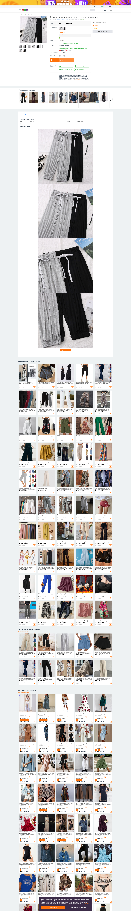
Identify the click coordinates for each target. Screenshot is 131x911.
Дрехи (22, 14)
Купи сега (54, 60)
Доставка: (52, 45)
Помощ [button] (96, 6)
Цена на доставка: (54, 52)
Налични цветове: (54, 27)
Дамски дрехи (27, 14)
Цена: (52, 23)
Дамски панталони (34, 14)
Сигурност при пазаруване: (53, 66)
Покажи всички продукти (23, 631)
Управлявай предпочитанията (78, 907)
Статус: (51, 40)
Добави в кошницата (66, 60)
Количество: (52, 55)
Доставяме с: (53, 50)
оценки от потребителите (62, 19)
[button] (20, 9)
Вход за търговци (86, 6)
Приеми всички (53, 907)
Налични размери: (52, 32)
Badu (19, 14)
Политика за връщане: (52, 74)
